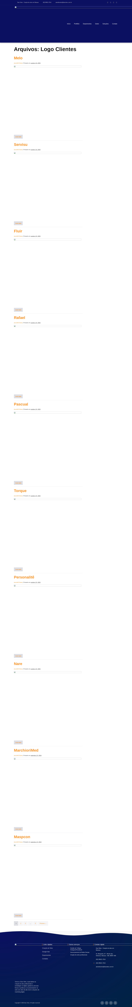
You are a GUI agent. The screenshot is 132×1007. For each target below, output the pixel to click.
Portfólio (76, 24)
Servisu (20, 144)
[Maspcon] (47, 878)
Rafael (19, 318)
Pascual (21, 404)
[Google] (116, 2)
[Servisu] (47, 186)
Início (68, 24)
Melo (18, 58)
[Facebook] (110, 2)
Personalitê (24, 577)
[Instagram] (107, 2)
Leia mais (18, 136)
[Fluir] (47, 272)
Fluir (18, 231)
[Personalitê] (47, 618)
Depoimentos (87, 24)
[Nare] (47, 705)
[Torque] (47, 532)
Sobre (97, 24)
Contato (114, 24)
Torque (20, 491)
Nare (18, 664)
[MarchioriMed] (47, 791)
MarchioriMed (26, 750)
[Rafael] (47, 359)
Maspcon (22, 837)
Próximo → (43, 923)
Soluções (106, 24)
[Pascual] (47, 445)
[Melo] (47, 99)
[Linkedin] (113, 2)
